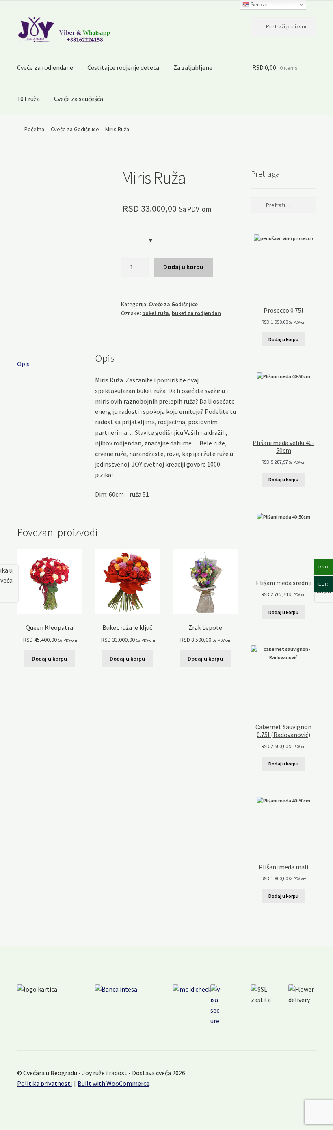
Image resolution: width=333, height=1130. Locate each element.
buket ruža (155, 313)
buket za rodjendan (196, 313)
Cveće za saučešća (78, 99)
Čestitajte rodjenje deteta (123, 67)
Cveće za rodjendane (45, 67)
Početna (34, 129)
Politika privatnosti (44, 1083)
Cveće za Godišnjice (75, 129)
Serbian (258, 5)
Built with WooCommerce (113, 1083)
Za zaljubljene (192, 67)
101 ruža (28, 99)
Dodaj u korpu (183, 267)
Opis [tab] (23, 364)
